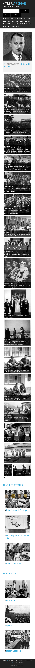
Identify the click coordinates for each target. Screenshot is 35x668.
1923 (12, 19)
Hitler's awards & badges (16, 510)
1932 (21, 21)
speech (9, 625)
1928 (4, 21)
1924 (16, 19)
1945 (17, 26)
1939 (21, 24)
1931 (17, 21)
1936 (8, 24)
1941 (30, 24)
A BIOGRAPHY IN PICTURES (14, 6)
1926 (25, 19)
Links (15, 662)
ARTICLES (16, 15)
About (4, 660)
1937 (13, 24)
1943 (8, 26)
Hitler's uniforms (13, 563)
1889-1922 (6, 19)
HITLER (14, 3)
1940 (25, 24)
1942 (4, 26)
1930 (13, 21)
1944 (13, 26)
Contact (21, 662)
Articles (11, 660)
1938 (17, 24)
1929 (8, 21)
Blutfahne (10, 600)
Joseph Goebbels (13, 650)
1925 (20, 19)
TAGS (6, 15)
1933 (25, 21)
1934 (29, 21)
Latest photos (28, 660)
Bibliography (19, 660)
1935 (4, 24)
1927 (29, 19)
